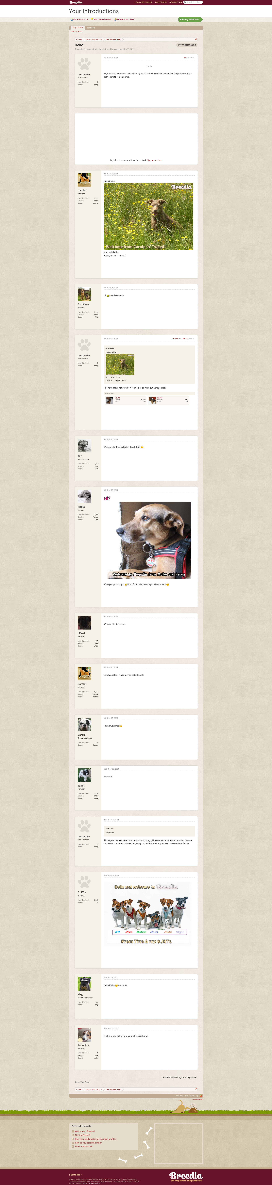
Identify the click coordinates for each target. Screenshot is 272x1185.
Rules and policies (83, 1146)
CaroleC (82, 190)
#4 (105, 338)
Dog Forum (161, 2)
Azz (185, 57)
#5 (105, 439)
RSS (201, 1096)
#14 (105, 1028)
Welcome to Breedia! (85, 1131)
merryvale (118, 49)
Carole (81, 735)
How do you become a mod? (88, 1142)
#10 (105, 769)
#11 (105, 820)
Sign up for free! (154, 160)
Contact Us (179, 1096)
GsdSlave (83, 304)
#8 (105, 667)
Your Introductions (95, 49)
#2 (105, 174)
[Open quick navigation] (196, 39)
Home (191, 1096)
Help (186, 1096)
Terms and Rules (197, 1099)
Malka (184, 338)
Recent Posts (77, 31)
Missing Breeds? (82, 1135)
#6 (105, 490)
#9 (105, 718)
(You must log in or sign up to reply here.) (179, 1077)
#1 (105, 57)
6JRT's (82, 892)
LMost (81, 633)
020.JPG (117, 398)
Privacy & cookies (94, 1183)
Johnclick (83, 1045)
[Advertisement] (136, 136)
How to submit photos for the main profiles (95, 1139)
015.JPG (159, 398)
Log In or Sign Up (143, 2)
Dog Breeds (175, 2)
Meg (80, 994)
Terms (84, 1183)
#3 (105, 288)
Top (196, 1096)
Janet (81, 785)
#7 (105, 616)
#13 (105, 978)
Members (91, 27)
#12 (105, 875)
